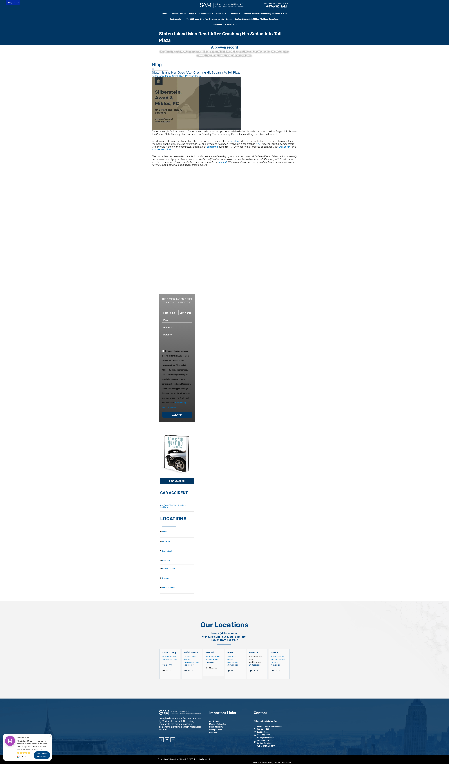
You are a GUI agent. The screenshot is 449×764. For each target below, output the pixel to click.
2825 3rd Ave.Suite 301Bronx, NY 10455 (232, 659)
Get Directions (190, 671)
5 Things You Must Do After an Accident (173, 506)
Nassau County (168, 568)
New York (222, 162)
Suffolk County (168, 588)
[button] (178, 13)
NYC (258, 144)
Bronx (164, 532)
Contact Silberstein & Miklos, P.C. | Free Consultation (257, 19)
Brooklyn (166, 541)
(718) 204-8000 (232, 665)
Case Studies (204, 14)
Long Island (167, 551)
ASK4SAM (284, 146)
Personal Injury (193, 76)
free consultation (161, 149)
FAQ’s (191, 14)
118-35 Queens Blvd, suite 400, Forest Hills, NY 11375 (278, 659)
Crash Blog (178, 76)
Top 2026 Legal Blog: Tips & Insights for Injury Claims (209, 19)
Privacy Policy (180, 403)
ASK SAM (177, 414)
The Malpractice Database (223, 24)
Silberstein (213, 146)
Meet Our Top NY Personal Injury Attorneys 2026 (264, 14)
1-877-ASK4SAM (275, 6)
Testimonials (175, 19)
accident (234, 141)
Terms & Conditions (170, 407)
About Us (220, 14)
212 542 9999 (210, 662)
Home (164, 14)
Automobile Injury (161, 76)
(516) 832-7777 (167, 665)
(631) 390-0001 (189, 665)
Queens (165, 578)
